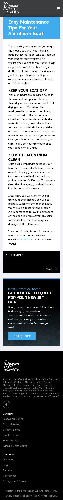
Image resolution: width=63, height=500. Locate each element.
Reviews (7, 470)
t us (30, 239)
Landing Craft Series (15, 445)
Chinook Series (11, 429)
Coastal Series (11, 424)
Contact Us (9, 475)
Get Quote (22, 336)
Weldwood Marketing (45, 490)
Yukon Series (10, 440)
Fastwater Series (13, 418)
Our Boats (8, 413)
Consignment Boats (14, 481)
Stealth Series (11, 435)
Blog (5, 465)
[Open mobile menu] (58, 8)
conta (23, 239)
